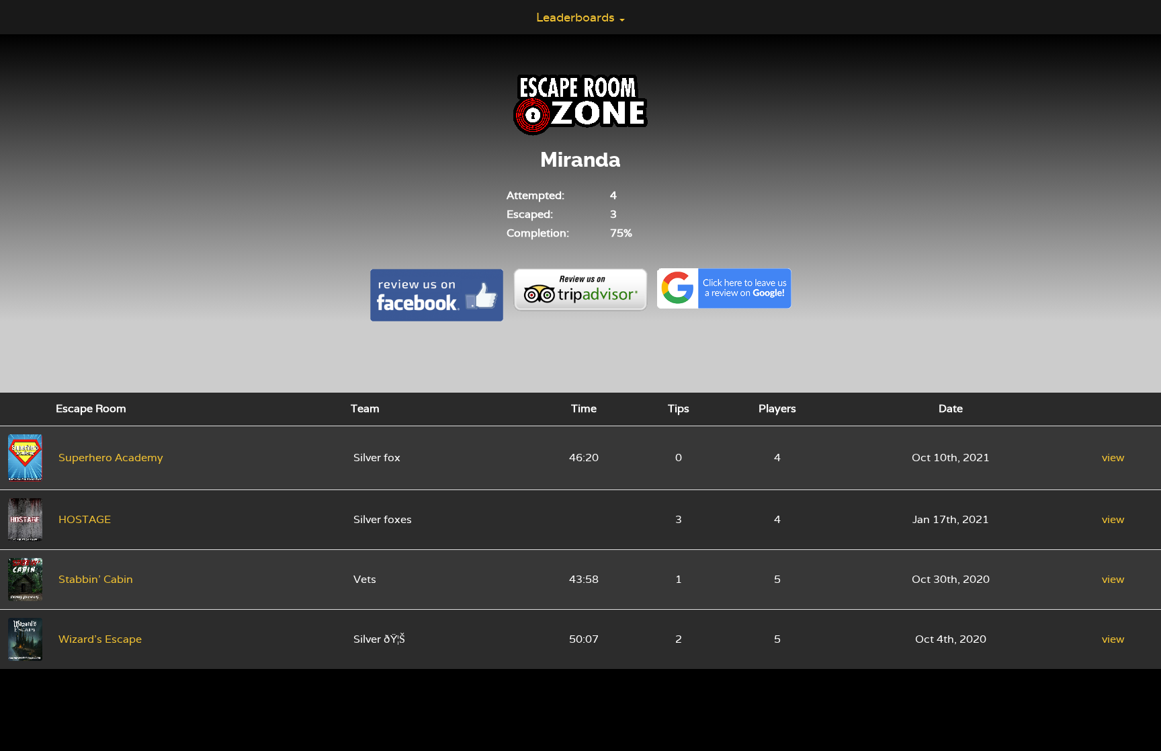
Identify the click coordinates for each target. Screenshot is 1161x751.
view (1113, 457)
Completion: (538, 233)
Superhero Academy (110, 457)
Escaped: (530, 214)
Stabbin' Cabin (95, 579)
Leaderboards (577, 17)
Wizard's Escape (100, 639)
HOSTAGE (84, 519)
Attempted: (535, 195)
